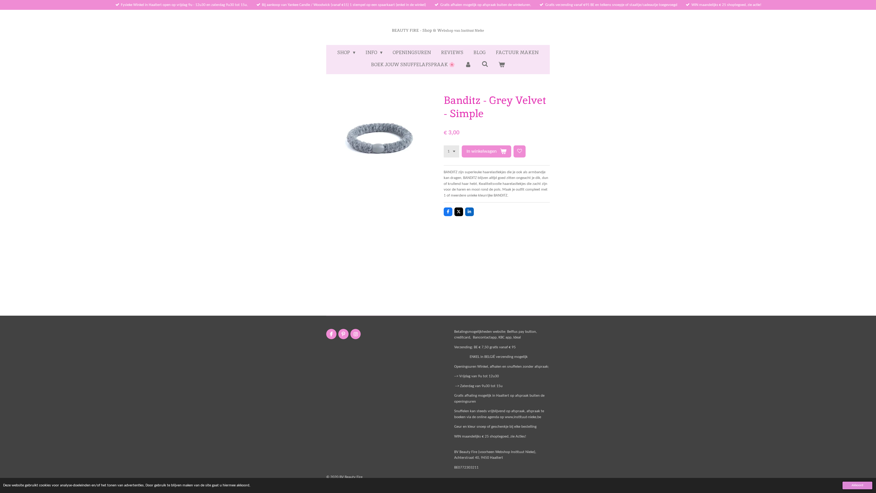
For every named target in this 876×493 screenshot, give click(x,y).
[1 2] (451, 151)
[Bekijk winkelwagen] (502, 65)
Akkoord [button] (857, 485)
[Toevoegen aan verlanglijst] (520, 151)
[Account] (468, 65)
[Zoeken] (485, 64)
